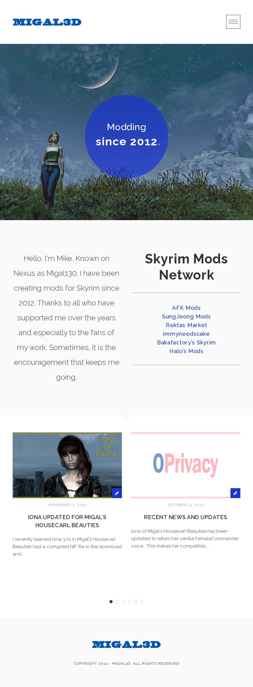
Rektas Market (186, 325)
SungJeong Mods (186, 316)
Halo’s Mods (186, 351)
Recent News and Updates (185, 517)
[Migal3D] (47, 22)
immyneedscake (186, 334)
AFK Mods (186, 308)
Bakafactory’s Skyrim (186, 342)
